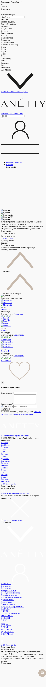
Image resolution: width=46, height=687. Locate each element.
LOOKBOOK (17, 92)
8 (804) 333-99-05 (8, 484)
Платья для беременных (11, 597)
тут (36, 656)
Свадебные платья (9, 595)
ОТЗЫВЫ (5, 618)
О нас (3, 449)
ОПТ (26, 92)
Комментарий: (7, 404)
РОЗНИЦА (6, 113)
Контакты (5, 461)
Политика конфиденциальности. (15, 436)
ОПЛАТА (5, 627)
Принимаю (6, 663)
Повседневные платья (10, 593)
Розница (4, 454)
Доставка (5, 459)
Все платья (5, 586)
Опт (3, 452)
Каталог (4, 443)
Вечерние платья (8, 590)
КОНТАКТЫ (17, 113)
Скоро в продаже (8, 604)
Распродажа (6, 588)
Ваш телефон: (7, 393)
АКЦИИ (5, 611)
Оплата (4, 456)
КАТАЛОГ (6, 92)
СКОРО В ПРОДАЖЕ (11, 613)
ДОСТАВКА (6, 629)
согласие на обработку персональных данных (21, 413)
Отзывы (4, 447)
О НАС (4, 620)
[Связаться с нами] (42, 673)
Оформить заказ (8, 245)
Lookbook (5, 445)
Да (4, 5)
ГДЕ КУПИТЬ (7, 632)
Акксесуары (6, 602)
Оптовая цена (7, 238)
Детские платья (7, 600)
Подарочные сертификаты (12, 606)
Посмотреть (19, 314)
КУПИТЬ (5, 409)
